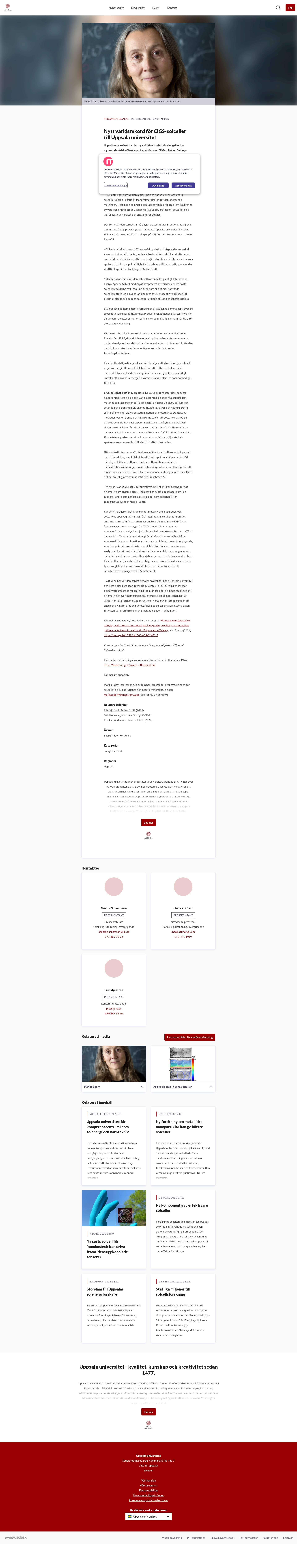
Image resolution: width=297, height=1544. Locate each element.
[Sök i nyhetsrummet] (278, 7)
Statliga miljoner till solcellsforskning (173, 1292)
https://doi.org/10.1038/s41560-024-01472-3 (131, 635)
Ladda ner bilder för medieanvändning (190, 1037)
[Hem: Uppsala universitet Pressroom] (8, 8)
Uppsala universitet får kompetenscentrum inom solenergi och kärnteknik (108, 1126)
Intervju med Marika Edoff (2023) (124, 710)
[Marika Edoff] (114, 1064)
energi (107, 751)
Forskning (125, 735)
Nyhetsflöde (270, 1537)
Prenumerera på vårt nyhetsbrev (148, 1500)
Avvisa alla (158, 185)
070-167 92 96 (114, 1013)
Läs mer (148, 822)
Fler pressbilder (148, 1490)
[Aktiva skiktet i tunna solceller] (183, 1064)
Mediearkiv (138, 7)
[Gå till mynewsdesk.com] (16, 1537)
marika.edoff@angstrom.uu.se (122, 694)
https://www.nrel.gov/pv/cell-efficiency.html (130, 665)
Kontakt (172, 7)
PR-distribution (196, 1537)
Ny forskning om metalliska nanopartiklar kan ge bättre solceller (179, 1126)
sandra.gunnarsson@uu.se (114, 932)
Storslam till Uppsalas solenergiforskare (105, 1292)
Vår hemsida (148, 1480)
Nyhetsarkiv (116, 7)
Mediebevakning (172, 1537)
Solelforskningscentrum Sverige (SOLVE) (127, 715)
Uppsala (109, 766)
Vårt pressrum (148, 1485)
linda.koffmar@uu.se (183, 932)
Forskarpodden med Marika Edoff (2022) (128, 720)
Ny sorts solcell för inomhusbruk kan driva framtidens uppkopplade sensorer (107, 1249)
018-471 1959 (183, 936)
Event (155, 7)
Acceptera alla (183, 185)
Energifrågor (111, 735)
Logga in (288, 1537)
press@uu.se (113, 1008)
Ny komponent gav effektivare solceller (182, 1208)
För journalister (248, 1537)
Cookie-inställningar (115, 185)
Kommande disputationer (148, 1495)
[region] (149, 174)
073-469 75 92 (114, 936)
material (117, 751)
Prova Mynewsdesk (222, 1537)
